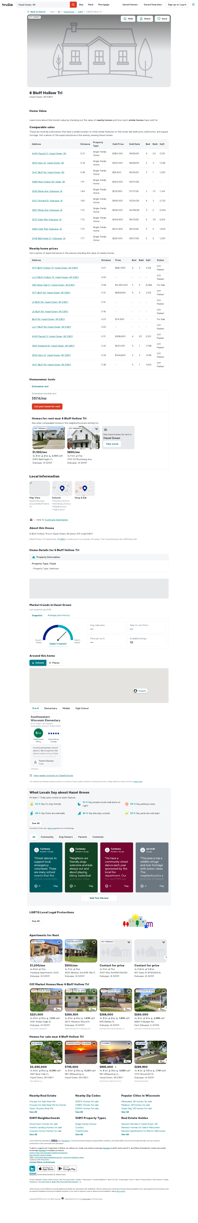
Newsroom (87, 1180)
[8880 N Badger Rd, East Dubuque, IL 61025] (150, 1000)
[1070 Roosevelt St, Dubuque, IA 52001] (150, 1052)
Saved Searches (153, 4)
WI (59, 12)
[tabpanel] (99, 429)
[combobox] (46, 5)
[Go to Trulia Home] (9, 5)
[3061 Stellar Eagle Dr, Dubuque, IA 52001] (46, 1000)
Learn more (138, 782)
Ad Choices (157, 1180)
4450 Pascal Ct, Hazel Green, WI (49, 153)
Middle (66, 708)
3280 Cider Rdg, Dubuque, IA (47, 229)
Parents (82, 837)
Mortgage (103, 4)
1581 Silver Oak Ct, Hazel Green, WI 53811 (53, 285)
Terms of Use (112, 1180)
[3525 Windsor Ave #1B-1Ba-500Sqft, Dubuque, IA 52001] (81, 950)
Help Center (86, 1199)
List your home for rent (47, 406)
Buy (81, 4)
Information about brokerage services (48, 1157)
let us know (121, 1191)
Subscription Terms (126, 1180)
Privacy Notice (146, 1180)
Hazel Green (69, 12)
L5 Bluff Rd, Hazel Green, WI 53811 (50, 302)
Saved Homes (130, 4)
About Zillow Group (50, 1180)
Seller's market (58, 643)
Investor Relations (99, 1180)
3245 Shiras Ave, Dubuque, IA (47, 191)
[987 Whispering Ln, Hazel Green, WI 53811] (81, 1052)
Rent (90, 4)
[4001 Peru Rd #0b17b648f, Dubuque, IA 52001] (116, 950)
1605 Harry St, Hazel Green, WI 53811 (51, 355)
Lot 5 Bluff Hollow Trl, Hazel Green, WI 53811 (55, 277)
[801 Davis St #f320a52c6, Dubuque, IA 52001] (150, 950)
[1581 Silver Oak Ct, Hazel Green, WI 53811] (46, 1052)
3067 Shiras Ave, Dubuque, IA (47, 210)
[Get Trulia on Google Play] (67, 1168)
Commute (97, 837)
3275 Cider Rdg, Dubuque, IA (46, 219)
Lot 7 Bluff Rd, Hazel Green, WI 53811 (51, 327)
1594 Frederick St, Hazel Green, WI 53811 (53, 345)
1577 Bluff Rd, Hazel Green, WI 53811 (51, 292)
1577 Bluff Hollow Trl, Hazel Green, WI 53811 (55, 267)
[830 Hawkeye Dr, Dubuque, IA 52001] (46, 950)
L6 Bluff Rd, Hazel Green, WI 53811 (50, 311)
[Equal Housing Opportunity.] (62, 1199)
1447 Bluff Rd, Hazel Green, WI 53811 (51, 364)
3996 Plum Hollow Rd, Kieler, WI (48, 181)
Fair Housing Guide (67, 1180)
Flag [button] (55, 886)
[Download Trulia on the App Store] (46, 1168)
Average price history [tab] (59, 615)
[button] (73, 5)
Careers (78, 1180)
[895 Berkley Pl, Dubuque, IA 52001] (116, 1000)
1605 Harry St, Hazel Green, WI (48, 163)
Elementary (50, 708)
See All (37, 823)
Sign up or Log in (177, 4)
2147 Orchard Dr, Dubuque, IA (47, 200)
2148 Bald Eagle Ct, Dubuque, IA (48, 238)
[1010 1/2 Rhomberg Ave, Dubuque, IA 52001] (83, 437)
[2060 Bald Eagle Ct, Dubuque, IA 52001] (48, 437)
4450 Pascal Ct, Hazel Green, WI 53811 (52, 336)
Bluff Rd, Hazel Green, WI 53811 (48, 319)
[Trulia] (32, 1168)
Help (137, 1180)
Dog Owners (66, 837)
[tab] (37, 663)
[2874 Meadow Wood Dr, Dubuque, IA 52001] (81, 1000)
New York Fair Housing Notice (40, 1155)
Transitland (65, 1141)
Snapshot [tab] (37, 615)
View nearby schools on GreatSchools (53, 775)
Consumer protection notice (73, 1157)
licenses (106, 1148)
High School (82, 708)
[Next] (166, 957)
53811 (80, 12)
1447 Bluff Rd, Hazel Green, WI (48, 172)
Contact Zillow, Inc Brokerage (42, 1162)
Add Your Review (99, 898)
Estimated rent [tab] (40, 386)
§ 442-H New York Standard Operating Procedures (48, 1153)
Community (47, 837)
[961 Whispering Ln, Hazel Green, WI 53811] (116, 1052)
